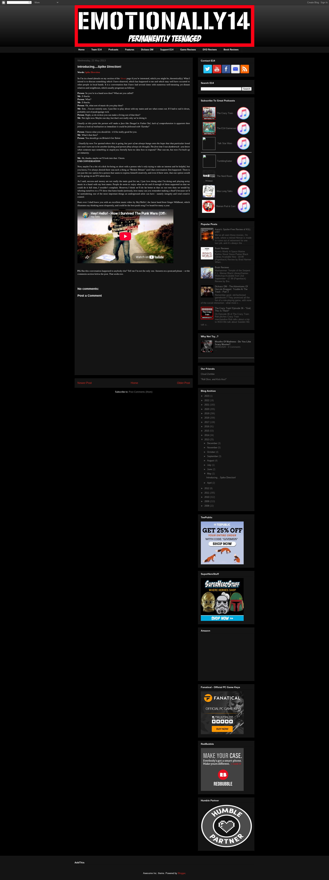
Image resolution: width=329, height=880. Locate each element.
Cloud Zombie (208, 374)
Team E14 (96, 49)
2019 (207, 413)
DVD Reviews (210, 49)
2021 (207, 404)
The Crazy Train (225, 113)
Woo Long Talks (225, 191)
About (123, 78)
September (213, 456)
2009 (207, 501)
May (209, 473)
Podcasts (113, 49)
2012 (207, 488)
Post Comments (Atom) (140, 392)
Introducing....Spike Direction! (221, 477)
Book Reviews (231, 49)
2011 (207, 492)
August (211, 460)
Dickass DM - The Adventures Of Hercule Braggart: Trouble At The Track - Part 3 (231, 289)
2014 (207, 435)
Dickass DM (147, 49)
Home (81, 49)
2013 (207, 439)
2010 (207, 497)
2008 (207, 506)
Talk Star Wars (224, 143)
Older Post (183, 382)
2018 (207, 417)
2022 (207, 400)
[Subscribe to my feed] (209, 128)
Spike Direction (92, 72)
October (211, 452)
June (210, 469)
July (209, 465)
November (212, 447)
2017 (207, 422)
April (209, 483)
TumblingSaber (224, 161)
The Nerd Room (224, 176)
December (212, 443)
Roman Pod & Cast (225, 206)
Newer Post (84, 382)
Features (129, 49)
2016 (207, 426)
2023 (207, 396)
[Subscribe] (243, 128)
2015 (207, 430)
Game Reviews (188, 49)
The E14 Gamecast (226, 128)
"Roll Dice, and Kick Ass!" (214, 379)
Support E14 (166, 49)
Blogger (181, 873)
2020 (207, 409)
